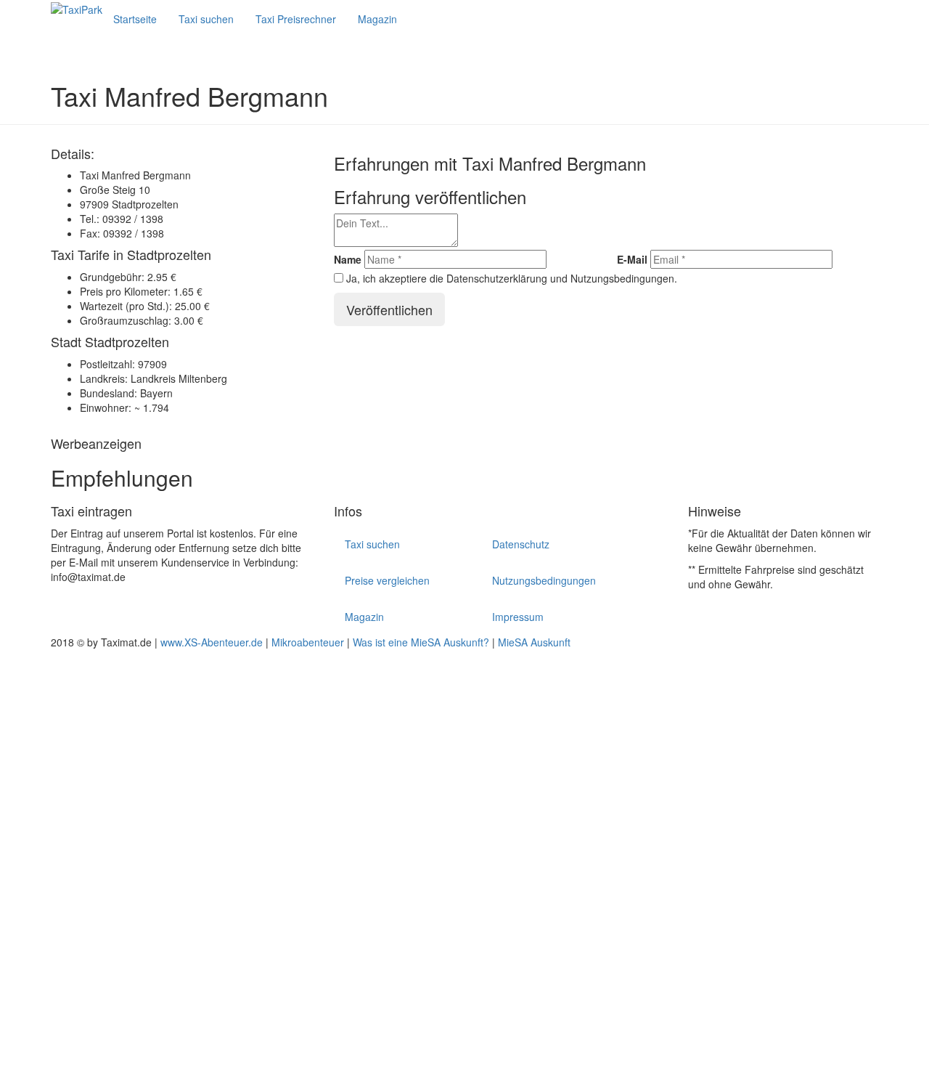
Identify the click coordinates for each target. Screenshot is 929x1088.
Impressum (518, 616)
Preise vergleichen (387, 580)
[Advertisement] (435, 867)
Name (347, 259)
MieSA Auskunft (534, 642)
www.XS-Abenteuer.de (211, 642)
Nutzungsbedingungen (544, 580)
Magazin (377, 19)
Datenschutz (520, 544)
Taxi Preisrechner (295, 19)
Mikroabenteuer (307, 642)
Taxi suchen (206, 19)
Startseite (135, 19)
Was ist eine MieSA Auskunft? (421, 642)
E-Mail (632, 259)
